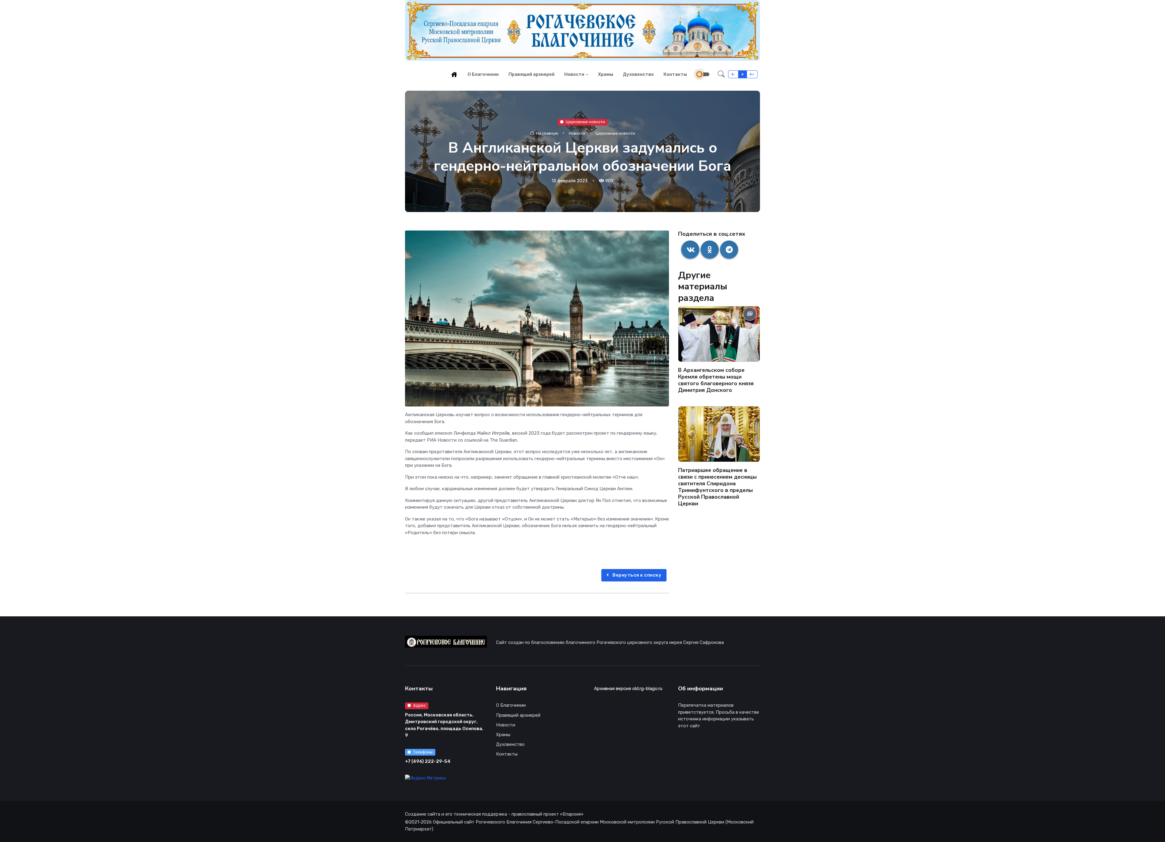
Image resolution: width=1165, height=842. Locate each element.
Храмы (605, 74)
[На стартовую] (454, 74)
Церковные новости (585, 122)
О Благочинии (483, 74)
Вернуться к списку (637, 575)
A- (733, 74)
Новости (574, 74)
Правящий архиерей (531, 74)
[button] (721, 74)
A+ (752, 74)
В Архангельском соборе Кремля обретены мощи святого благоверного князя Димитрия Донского (716, 380)
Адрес (419, 705)
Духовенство (638, 74)
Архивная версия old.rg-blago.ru (628, 688)
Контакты (675, 74)
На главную (546, 133)
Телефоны (423, 752)
